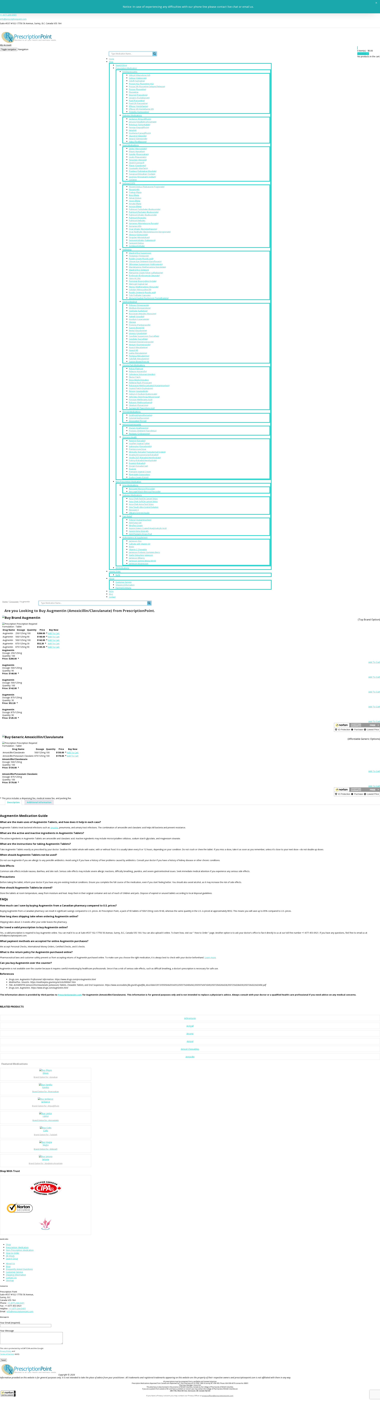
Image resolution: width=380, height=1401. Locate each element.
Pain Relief (127, 516)
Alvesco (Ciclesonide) (138, 234)
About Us (10, 1263)
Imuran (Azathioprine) (138, 428)
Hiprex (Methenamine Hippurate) (144, 286)
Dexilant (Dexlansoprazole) (141, 341)
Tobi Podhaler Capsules (140, 295)
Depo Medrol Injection (139, 379)
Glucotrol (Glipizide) (138, 135)
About (111, 578)
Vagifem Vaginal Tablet (139, 443)
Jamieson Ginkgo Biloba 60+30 (142, 560)
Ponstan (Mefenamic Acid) (140, 399)
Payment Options (123, 587)
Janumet (132, 130)
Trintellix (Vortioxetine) (139, 111)
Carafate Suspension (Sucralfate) (144, 336)
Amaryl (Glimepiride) (138, 138)
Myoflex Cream (136, 525)
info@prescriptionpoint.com (13, 19)
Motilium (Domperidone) (140, 308)
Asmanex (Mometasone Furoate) (143, 223)
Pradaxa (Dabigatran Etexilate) (142, 171)
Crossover (14, 601)
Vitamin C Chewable (138, 549)
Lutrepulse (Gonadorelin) (140, 446)
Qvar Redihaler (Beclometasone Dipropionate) (150, 231)
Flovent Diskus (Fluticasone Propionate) (146, 186)
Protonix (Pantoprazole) (139, 324)
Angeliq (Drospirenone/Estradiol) (143, 454)
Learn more (210, 957)
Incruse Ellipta (135, 206)
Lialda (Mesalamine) (138, 353)
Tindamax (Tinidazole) (139, 255)
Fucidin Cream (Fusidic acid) (141, 258)
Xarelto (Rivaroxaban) (139, 154)
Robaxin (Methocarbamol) (140, 402)
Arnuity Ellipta (135, 203)
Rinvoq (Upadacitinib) (138, 391)
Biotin (131, 546)
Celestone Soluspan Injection (142, 374)
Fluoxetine (133, 92)
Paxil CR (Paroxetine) (138, 103)
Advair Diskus (135, 198)
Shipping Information (125, 585)
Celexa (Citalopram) (138, 78)
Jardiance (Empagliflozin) (140, 119)
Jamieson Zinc (135, 541)
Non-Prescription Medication (128, 481)
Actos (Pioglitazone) (138, 141)
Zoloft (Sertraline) (137, 80)
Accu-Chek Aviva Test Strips (141, 504)
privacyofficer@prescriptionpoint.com (217, 1395)
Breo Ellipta (134, 195)
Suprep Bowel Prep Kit (139, 361)
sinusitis (54, 827)
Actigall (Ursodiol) (136, 316)
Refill (118, 575)
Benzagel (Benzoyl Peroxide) (142, 488)
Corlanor (133, 179)
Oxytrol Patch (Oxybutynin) (141, 388)
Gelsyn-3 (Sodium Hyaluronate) (143, 394)
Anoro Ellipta (134, 200)
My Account (5, 45)
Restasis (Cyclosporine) (139, 433)
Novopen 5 (134, 510)
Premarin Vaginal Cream (140, 471)
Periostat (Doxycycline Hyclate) (142, 281)
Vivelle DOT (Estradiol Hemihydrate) (145, 457)
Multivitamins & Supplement (134, 537)
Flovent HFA (134, 189)
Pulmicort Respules (137, 217)
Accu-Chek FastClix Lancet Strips (143, 498)
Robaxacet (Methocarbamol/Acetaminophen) (149, 385)
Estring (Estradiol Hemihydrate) (143, 460)
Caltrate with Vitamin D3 (139, 543)
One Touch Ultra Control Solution (143, 507)
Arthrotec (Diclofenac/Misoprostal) (144, 396)
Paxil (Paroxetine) (137, 100)
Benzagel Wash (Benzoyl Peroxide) (144, 491)
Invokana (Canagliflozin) (140, 133)
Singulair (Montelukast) (139, 237)
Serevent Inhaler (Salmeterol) (142, 240)
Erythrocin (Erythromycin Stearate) (144, 275)
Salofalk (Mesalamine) (139, 358)
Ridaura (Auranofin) (138, 371)
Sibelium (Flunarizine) (138, 405)
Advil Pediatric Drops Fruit (140, 534)
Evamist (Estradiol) (137, 463)
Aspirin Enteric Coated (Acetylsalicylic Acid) (148, 528)
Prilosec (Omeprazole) (139, 305)
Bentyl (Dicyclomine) (138, 330)
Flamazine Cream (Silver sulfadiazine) (146, 272)
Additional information (39, 802)
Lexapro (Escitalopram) (139, 97)
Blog (111, 594)
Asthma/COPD (128, 183)
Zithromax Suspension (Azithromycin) (146, 264)
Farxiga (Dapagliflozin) (139, 127)
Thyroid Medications (131, 411)
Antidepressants (129, 71)
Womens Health (129, 437)
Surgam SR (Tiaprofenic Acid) (142, 408)
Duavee (132, 468)
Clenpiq (132, 322)
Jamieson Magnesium (138, 563)
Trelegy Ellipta (135, 192)
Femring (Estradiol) (137, 440)
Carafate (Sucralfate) (138, 339)
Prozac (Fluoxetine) (137, 89)
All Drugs (10, 1255)
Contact (112, 597)
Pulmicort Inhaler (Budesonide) (143, 214)
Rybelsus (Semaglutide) (139, 124)
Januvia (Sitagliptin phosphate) (142, 121)
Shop (111, 61)
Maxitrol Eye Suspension (140, 253)
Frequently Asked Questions (19, 1269)
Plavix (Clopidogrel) (137, 165)
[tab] (13, 802)
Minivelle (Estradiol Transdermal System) (147, 452)
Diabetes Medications (132, 115)
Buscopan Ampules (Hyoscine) (142, 313)
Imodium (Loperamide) (139, 319)
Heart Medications (130, 145)
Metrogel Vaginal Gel (138, 284)
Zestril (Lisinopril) (136, 162)
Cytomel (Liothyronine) (139, 418)
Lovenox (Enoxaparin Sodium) (142, 176)
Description (13, 802)
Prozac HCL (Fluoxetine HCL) (141, 83)
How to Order (115, 571)
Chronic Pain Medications (133, 365)
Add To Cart (54, 633)
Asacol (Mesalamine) (138, 347)
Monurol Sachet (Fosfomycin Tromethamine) (149, 298)
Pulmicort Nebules (137, 220)
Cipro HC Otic (135, 278)
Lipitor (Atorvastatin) (138, 148)
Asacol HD (133, 350)
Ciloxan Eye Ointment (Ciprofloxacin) (145, 261)
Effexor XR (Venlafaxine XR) (141, 109)
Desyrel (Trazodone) (138, 95)
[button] (8, 1394)
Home (111, 59)
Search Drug (121, 65)
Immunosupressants (131, 424)
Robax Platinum (136, 368)
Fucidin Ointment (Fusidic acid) (142, 292)
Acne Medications (130, 485)
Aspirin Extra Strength (138, 531)
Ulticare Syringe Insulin (139, 512)
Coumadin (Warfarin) (138, 168)
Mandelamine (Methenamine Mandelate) (147, 267)
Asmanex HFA (135, 226)
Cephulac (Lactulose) (138, 310)
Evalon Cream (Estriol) (138, 477)
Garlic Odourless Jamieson (141, 555)
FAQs (111, 591)
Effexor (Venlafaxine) (138, 106)
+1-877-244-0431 (8, 14)
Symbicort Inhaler (137, 245)
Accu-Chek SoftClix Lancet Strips (143, 501)
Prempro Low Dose (137, 449)
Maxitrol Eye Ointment (139, 269)
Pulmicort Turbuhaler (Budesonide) (144, 209)
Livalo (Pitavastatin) (137, 157)
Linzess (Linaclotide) (138, 333)
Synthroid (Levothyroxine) (140, 415)
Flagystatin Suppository (139, 474)
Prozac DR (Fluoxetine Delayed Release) (147, 86)
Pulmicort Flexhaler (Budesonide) (144, 212)
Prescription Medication (126, 68)
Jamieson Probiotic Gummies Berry (144, 552)
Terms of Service (7, 1354)
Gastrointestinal (129, 301)
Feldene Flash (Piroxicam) (140, 382)
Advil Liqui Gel (135, 522)
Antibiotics (127, 249)
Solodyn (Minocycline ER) (140, 289)
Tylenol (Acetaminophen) (140, 519)
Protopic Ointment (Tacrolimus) (142, 430)
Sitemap (10, 1280)
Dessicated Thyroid (137, 420)
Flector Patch (134, 377)
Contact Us (11, 1277)
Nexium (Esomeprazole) (139, 344)
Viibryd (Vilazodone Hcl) (139, 75)
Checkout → (363, 53)
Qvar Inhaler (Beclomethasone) (143, 229)
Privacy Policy (5, 1351)
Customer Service (124, 582)
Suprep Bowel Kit (136, 327)
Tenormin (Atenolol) (138, 159)
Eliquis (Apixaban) (137, 151)
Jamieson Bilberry (137, 558)
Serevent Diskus (136, 243)
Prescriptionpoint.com (70, 994)
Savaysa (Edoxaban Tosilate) (142, 174)
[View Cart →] (357, 47)
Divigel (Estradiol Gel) (138, 466)
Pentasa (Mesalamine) (139, 355)
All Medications (122, 567)
